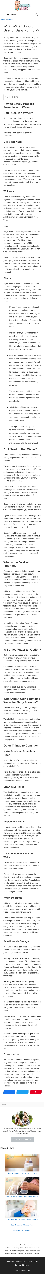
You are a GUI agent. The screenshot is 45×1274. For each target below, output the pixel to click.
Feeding (10, 19)
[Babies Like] (22, 5)
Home (3, 19)
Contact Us (20, 1261)
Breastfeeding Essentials (22, 1230)
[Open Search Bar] (36, 14)
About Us (10, 1261)
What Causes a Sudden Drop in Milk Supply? (22, 1196)
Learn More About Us (22, 1140)
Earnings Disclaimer (22, 1265)
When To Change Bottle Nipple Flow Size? (22, 1173)
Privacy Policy (33, 1261)
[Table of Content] (15, 97)
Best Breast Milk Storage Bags (22, 1225)
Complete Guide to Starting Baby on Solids (22, 1219)
